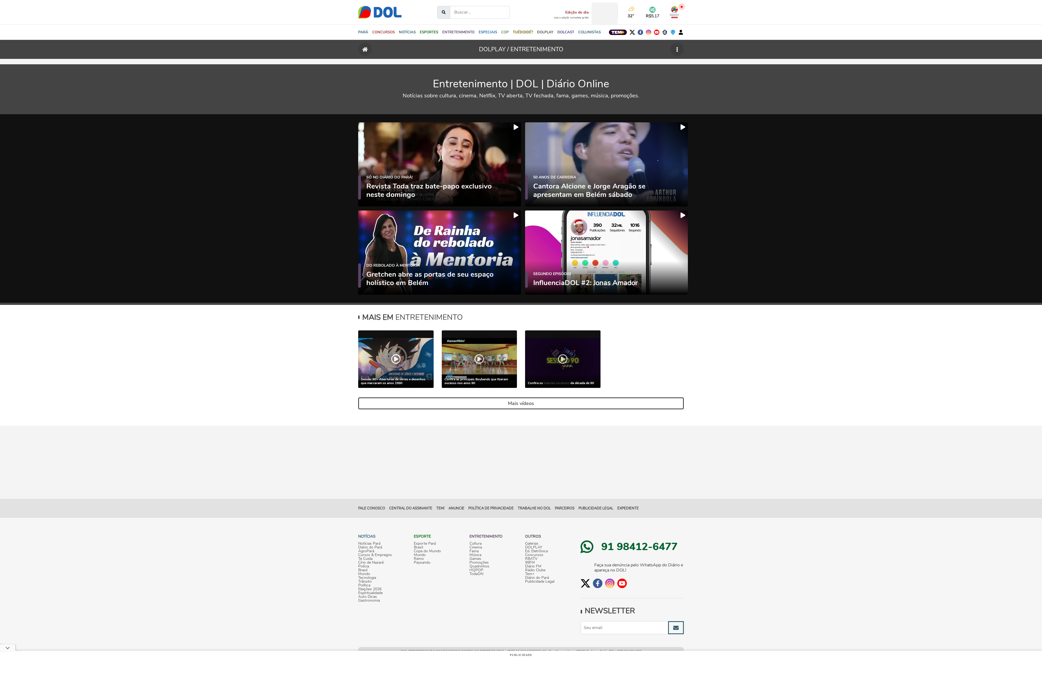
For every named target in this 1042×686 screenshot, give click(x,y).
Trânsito (365, 581)
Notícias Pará (369, 543)
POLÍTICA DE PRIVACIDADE (491, 508)
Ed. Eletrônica (536, 551)
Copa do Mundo (427, 551)
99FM (530, 562)
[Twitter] (632, 32)
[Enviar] (676, 627)
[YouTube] (656, 32)
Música (475, 555)
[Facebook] (640, 32)
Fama (474, 551)
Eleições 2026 (370, 589)
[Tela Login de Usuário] (680, 32)
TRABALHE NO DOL (534, 508)
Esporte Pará (425, 543)
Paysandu (422, 562)
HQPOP (476, 570)
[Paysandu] (673, 32)
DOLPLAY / (494, 49)
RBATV (531, 559)
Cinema (475, 547)
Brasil (362, 570)
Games (475, 559)
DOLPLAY (533, 547)
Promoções (479, 562)
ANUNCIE (456, 508)
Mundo (364, 574)
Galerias (531, 543)
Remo (419, 559)
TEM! (440, 508)
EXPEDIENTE (628, 508)
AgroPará (366, 551)
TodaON (476, 574)
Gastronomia (369, 600)
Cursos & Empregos (375, 555)
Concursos (534, 555)
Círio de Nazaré (371, 562)
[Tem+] (618, 32)
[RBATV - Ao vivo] (674, 12)
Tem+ (529, 574)
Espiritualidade (370, 593)
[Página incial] (365, 49)
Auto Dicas (367, 597)
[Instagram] (648, 32)
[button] (407, 32)
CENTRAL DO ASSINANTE (410, 508)
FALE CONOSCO (371, 508)
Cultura (475, 543)
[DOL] (380, 12)
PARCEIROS (564, 508)
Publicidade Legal (596, 508)
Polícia (363, 566)
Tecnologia (367, 578)
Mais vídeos (521, 403)
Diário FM (533, 566)
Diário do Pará (370, 547)
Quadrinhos (479, 566)
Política (364, 585)
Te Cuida (365, 559)
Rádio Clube (535, 570)
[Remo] (665, 32)
